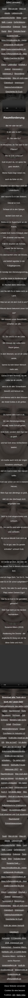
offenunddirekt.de (14, 979)
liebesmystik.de (21, 970)
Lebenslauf (12, 65)
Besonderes (19, 74)
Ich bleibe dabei (14, 792)
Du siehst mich (19, 760)
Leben (4, 711)
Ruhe (23, 711)
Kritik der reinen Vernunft (14, 925)
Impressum (19, 82)
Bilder (19, 18)
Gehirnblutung (19, 22)
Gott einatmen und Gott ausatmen (14, 814)
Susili (4, 9)
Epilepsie (16, 27)
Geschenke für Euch (14, 91)
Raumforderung (7, 774)
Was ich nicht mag (20, 78)
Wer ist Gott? (11, 742)
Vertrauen (16, 715)
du (21, 769)
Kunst (4, 31)
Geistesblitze (6, 27)
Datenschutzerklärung (13, 87)
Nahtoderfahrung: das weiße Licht (14, 706)
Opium (22, 729)
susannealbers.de (9, 965)
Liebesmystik (17, 13)
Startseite (6, 938)
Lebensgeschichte (7, 18)
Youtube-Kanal (19, 31)
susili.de (21, 965)
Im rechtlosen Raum (17, 810)
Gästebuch (8, 82)
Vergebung (6, 715)
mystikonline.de (7, 970)
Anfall (8, 724)
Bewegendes (5, 78)
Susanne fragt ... (13, 36)
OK (13, 995)
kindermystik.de (14, 974)
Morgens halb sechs (18, 720)
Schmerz (4, 720)
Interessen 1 (17, 69)
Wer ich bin (13, 9)
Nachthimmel (14, 711)
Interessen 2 (8, 74)
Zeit (23, 715)
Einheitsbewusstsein (13, 823)
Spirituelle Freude (18, 765)
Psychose (17, 724)
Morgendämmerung (10, 729)
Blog (10, 31)
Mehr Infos (21, 995)
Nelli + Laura (7, 22)
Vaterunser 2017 (11, 769)
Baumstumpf (14, 819)
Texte (24, 27)
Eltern (3, 65)
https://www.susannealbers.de (13, 49)
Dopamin (5, 765)
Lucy (25, 18)
